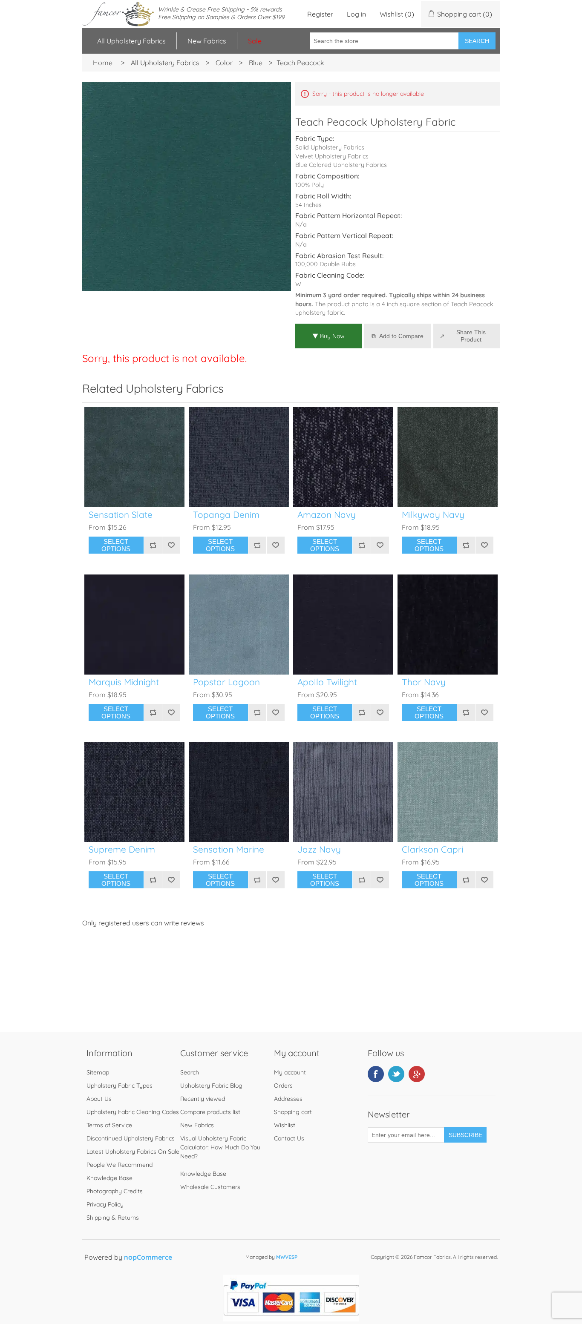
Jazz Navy (319, 849)
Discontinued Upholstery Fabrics (130, 1138)
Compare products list (210, 1112)
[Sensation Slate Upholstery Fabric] (134, 457)
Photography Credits (114, 1191)
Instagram (417, 1074)
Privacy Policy (105, 1204)
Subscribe (465, 1135)
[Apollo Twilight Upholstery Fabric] (343, 624)
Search (477, 40)
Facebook (376, 1074)
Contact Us (289, 1138)
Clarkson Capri (432, 849)
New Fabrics (206, 41)
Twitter (396, 1074)
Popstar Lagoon (226, 682)
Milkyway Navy (433, 514)
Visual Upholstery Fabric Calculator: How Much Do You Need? (220, 1147)
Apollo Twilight (327, 682)
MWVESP (286, 1257)
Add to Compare (401, 336)
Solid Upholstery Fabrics (329, 147)
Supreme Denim (122, 849)
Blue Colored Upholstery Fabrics (341, 165)
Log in (356, 14)
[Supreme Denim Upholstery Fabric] (134, 792)
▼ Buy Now (328, 336)
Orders (283, 1085)
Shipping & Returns (112, 1217)
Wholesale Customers (210, 1187)
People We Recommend (119, 1165)
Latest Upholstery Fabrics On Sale (132, 1151)
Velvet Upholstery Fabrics (332, 156)
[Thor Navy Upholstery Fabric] (448, 624)
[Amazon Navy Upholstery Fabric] (343, 457)
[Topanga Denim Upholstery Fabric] (239, 457)
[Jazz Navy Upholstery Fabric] (343, 792)
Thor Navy (424, 682)
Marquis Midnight (124, 682)
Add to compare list (153, 545)
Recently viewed (202, 1099)
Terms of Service (109, 1125)
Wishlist (284, 1125)
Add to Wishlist (171, 545)
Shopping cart (293, 1112)
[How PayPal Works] (291, 1319)
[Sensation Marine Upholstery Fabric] (239, 792)
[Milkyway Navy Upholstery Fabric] (448, 457)
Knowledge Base (109, 1178)
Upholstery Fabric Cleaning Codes (132, 1112)
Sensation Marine (228, 849)
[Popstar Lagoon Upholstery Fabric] (239, 624)
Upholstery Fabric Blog (211, 1085)
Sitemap (97, 1072)
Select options (115, 545)
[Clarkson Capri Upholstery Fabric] (448, 792)
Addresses (288, 1099)
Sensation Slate (121, 514)
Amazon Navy (326, 514)
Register (320, 14)
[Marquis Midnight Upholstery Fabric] (134, 624)
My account (290, 1072)
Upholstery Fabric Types (119, 1085)
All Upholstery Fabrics (131, 41)
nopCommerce (148, 1257)
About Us (99, 1099)
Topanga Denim (226, 514)
